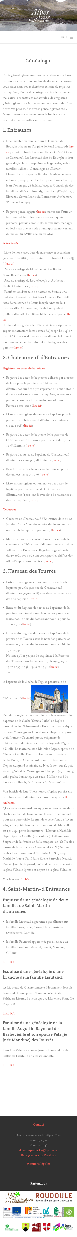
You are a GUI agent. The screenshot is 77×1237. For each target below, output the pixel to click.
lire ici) (9, 264)
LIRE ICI (9, 962)
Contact (38, 1124)
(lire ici (17, 348)
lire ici (41, 212)
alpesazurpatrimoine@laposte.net (38, 1150)
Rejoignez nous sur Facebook (38, 1155)
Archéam (26, 879)
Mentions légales (38, 1163)
